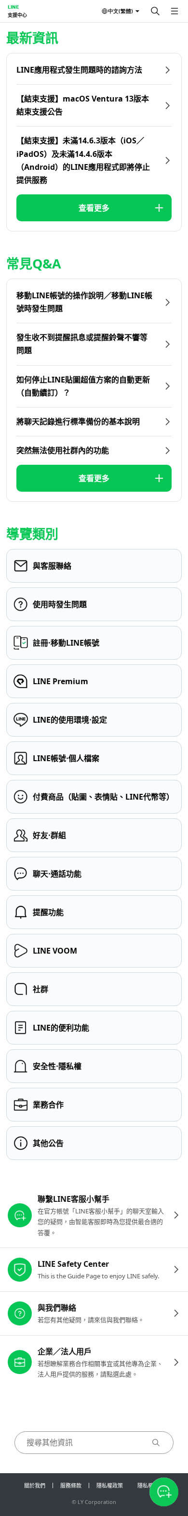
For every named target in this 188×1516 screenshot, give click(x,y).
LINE (13, 6)
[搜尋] (155, 11)
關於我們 (34, 1485)
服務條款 (70, 1485)
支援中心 (17, 15)
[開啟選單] (174, 11)
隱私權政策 (109, 1485)
